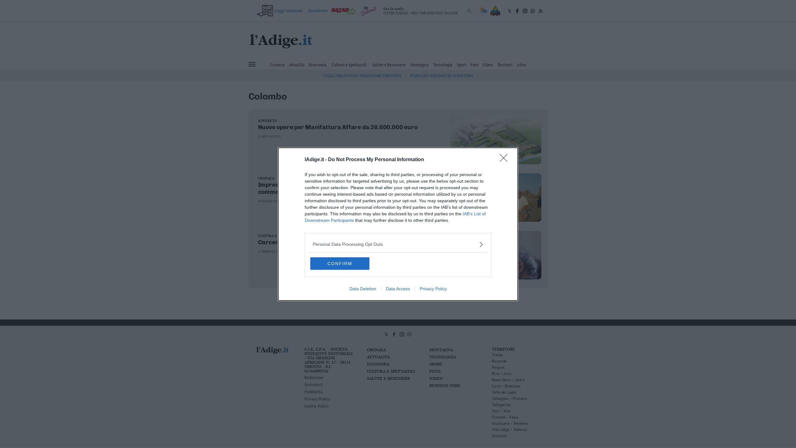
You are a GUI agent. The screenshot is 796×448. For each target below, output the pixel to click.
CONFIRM (339, 263)
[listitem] (398, 244)
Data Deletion (362, 288)
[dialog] (398, 224)
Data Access (398, 288)
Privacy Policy (433, 288)
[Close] (505, 160)
